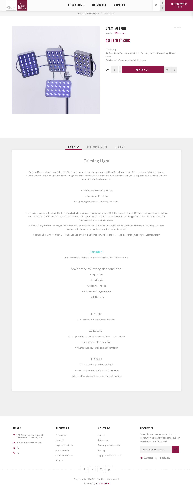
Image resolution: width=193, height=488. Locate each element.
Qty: (108, 69)
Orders (101, 435)
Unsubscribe (164, 457)
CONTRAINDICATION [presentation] (97, 147)
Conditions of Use (64, 455)
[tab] (73, 147)
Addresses (103, 440)
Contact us (60, 435)
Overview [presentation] (73, 147)
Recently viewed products (110, 445)
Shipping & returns (64, 445)
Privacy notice (62, 450)
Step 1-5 (59, 440)
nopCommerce (102, 483)
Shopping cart (178, 5)
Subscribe (148, 457)
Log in (164, 3)
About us (59, 460)
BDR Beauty (120, 33)
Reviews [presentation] (120, 147)
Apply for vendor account (110, 455)
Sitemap (101, 450)
